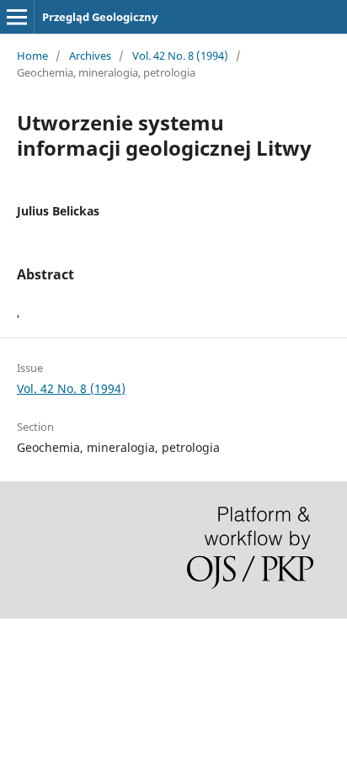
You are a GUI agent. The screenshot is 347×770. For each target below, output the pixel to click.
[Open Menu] (17, 17)
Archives (90, 55)
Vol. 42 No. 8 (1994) (180, 55)
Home (32, 55)
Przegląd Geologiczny (99, 16)
